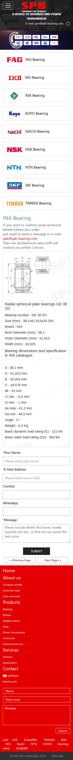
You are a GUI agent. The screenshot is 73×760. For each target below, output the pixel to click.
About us (12, 577)
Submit (36, 551)
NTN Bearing (35, 167)
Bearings (8, 609)
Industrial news (11, 590)
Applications (10, 662)
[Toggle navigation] (8, 5)
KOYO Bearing (36, 113)
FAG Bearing (34, 59)
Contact (10, 668)
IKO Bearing (34, 77)
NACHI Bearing (37, 131)
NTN (34, 744)
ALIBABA (22, 748)
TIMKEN (49, 740)
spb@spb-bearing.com (49, 23)
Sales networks (11, 596)
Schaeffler (30, 740)
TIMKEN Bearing (37, 203)
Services (11, 650)
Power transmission (14, 632)
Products (11, 602)
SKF (15, 740)
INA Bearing (34, 95)
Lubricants (9, 638)
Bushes (7, 615)
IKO (8, 744)
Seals (6, 626)
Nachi (21, 744)
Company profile (12, 584)
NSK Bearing (34, 149)
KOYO (47, 744)
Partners (7, 657)
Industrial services (13, 644)
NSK (64, 740)
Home (9, 570)
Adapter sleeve (11, 620)
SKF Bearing (34, 185)
